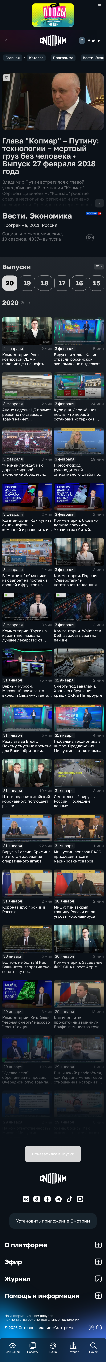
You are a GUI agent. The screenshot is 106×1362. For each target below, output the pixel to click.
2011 (34, 225)
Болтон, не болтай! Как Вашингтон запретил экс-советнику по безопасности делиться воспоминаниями (26, 971)
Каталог (36, 58)
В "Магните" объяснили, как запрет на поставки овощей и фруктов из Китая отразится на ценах (27, 582)
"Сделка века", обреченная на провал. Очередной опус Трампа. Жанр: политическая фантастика (25, 1082)
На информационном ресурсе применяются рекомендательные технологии (41, 1317)
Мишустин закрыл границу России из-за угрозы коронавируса (74, 911)
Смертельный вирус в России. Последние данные (74, 801)
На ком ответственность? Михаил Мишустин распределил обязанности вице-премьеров (26, 1137)
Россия (49, 225)
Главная (13, 58)
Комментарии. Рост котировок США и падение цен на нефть (23, 359)
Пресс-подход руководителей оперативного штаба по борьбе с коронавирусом (77, 472)
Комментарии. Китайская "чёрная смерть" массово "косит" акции (26, 1022)
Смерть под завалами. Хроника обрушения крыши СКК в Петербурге (78, 690)
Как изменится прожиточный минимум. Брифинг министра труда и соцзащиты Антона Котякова (78, 1026)
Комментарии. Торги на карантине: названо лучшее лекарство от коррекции (24, 638)
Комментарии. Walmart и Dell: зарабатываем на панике (77, 635)
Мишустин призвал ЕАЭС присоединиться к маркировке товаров (77, 856)
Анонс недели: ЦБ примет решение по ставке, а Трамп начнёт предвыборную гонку (26, 417)
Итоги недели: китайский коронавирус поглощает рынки (26, 801)
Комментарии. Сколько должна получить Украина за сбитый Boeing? (76, 527)
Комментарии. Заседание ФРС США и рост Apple (78, 964)
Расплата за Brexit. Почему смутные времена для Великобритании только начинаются (26, 748)
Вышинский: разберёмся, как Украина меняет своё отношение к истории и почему (78, 1080)
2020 (25, 302)
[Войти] (82, 40)
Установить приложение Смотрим (53, 1220)
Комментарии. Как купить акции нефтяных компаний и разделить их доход (27, 527)
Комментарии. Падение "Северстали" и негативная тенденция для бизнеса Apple (76, 582)
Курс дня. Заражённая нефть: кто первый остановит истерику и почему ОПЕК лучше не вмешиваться (76, 419)
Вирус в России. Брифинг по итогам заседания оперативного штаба (26, 856)
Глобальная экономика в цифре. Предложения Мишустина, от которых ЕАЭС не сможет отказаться (77, 750)
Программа (63, 58)
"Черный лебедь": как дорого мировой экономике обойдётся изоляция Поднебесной (24, 472)
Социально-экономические (32, 233)
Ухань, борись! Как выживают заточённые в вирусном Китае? (77, 1132)
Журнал (17, 1279)
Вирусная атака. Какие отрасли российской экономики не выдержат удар (77, 361)
